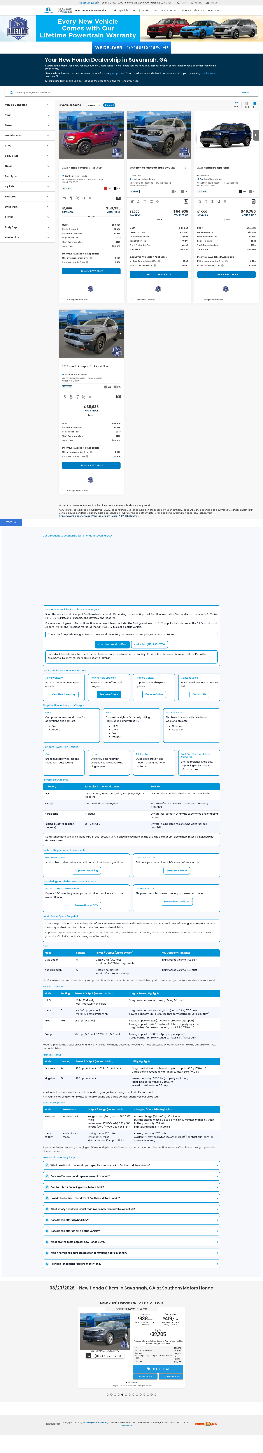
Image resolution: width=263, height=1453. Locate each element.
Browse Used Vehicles (177, 901)
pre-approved (117, 73)
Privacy (104, 1423)
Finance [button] (186, 10)
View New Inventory (63, 694)
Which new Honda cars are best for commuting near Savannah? (132, 1253)
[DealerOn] (52, 1423)
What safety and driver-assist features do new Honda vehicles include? (132, 1209)
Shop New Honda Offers (112, 644)
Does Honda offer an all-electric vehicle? (132, 1231)
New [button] (133, 10)
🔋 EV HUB (143, 10)
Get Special (159, 1369)
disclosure (132, 1382)
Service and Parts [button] (170, 10)
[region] (91, 243)
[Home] (115, 10)
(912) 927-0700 (107, 1356)
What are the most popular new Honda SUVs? (132, 1242)
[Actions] (118, 168)
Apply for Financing (86, 870)
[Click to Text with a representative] (11, 522)
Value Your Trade (177, 870)
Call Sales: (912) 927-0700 (149, 644)
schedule (209, 73)
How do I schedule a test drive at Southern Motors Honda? (132, 1198)
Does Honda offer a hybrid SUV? (132, 1220)
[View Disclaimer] (90, 198)
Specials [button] (123, 10)
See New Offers (109, 694)
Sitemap (96, 1423)
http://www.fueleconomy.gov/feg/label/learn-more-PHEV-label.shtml (98, 515)
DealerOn (86, 1423)
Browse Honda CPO (86, 905)
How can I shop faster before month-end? (132, 1264)
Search (245, 92)
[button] (120, 135)
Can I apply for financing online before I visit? (132, 1187)
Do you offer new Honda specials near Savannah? (132, 1176)
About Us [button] (199, 10)
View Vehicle (146, 1376)
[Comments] (118, 198)
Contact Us (199, 694)
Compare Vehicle (77, 299)
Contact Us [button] (213, 10)
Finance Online (154, 694)
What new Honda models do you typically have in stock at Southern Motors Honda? (132, 1165)
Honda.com (126, 1426)
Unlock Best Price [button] (91, 271)
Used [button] (155, 10)
